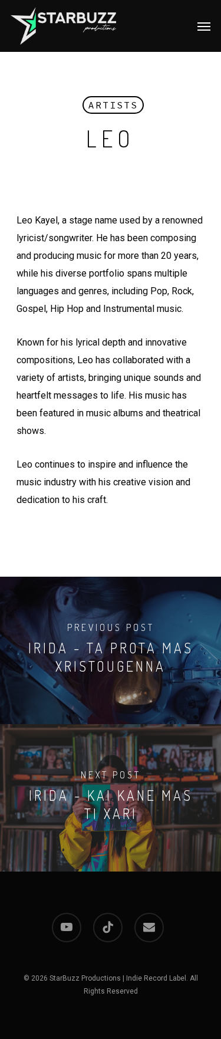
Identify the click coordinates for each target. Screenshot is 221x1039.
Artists (113, 105)
